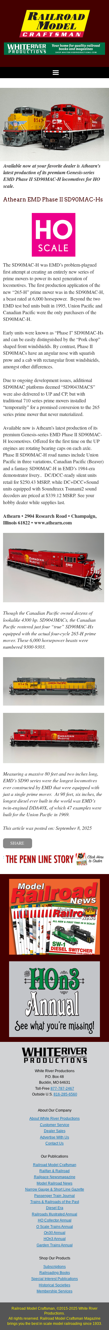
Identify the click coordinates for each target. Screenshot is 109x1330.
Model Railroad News (54, 1183)
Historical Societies (54, 1285)
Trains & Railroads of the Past (54, 1202)
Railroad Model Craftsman (54, 1165)
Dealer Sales (54, 1131)
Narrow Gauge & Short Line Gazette (54, 1189)
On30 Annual (54, 1233)
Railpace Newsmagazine (54, 1177)
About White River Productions (54, 1118)
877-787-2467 (62, 1088)
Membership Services (54, 1291)
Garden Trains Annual (55, 1245)
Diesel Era (54, 1208)
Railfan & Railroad (54, 1171)
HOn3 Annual (55, 1239)
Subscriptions (54, 1267)
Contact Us (54, 1143)
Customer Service (54, 1125)
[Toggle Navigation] (54, 72)
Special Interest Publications (54, 1279)
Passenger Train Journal (54, 1196)
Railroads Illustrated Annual (54, 1214)
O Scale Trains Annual (54, 1227)
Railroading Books (54, 1273)
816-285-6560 (65, 1094)
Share (17, 843)
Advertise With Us (54, 1137)
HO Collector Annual (54, 1220)
